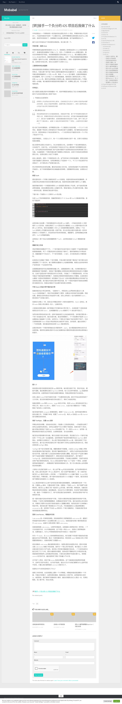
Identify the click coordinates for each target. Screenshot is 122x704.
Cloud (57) (105, 32)
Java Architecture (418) (108, 40)
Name (35, 652)
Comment (36, 641)
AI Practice (14, 82)
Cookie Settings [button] (107, 701)
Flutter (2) (106, 48)
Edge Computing (16, 66)
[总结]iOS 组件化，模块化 (113, 56)
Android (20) (107, 46)
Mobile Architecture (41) (109, 44)
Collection (14, 74)
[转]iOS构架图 (109, 74)
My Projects (12, 2)
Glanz (35, 30)
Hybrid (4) (106, 52)
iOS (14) (106, 54)
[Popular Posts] (13, 53)
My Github (22, 2)
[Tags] (24, 53)
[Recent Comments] (19, 53)
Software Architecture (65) (109, 86)
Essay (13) (105, 34)
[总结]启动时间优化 (38, 624)
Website (36, 660)
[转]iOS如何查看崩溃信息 (113, 70)
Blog (4, 2)
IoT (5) (104, 38)
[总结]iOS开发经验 (59, 624)
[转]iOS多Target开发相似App (113, 68)
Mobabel (10, 10)
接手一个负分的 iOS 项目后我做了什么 (47, 591)
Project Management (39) (109, 84)
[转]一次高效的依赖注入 (112, 80)
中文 (9, 38)
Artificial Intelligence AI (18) (110, 28)
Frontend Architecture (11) (109, 36)
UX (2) (104, 88)
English (6, 38)
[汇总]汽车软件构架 (17, 93)
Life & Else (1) (106, 42)
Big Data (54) (106, 30)
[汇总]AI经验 (15, 85)
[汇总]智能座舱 (16, 76)
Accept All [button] (116, 701)
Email (67, 652)
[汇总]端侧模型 (16, 68)
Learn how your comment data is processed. (66, 680)
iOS (33, 18)
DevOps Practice (16, 57)
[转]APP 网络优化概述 (112, 64)
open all (103, 26)
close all (108, 26)
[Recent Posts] (7, 53)
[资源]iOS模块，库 (111, 62)
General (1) (107, 50)
